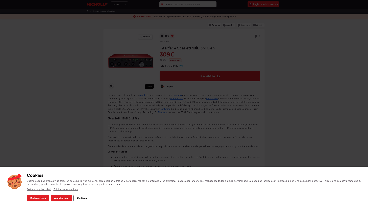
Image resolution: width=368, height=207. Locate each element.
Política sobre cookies (65, 189)
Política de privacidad (39, 189)
